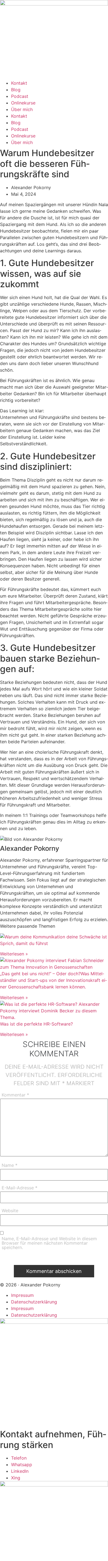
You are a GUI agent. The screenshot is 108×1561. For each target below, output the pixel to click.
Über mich (22, 109)
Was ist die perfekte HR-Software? (36, 1024)
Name (9, 1165)
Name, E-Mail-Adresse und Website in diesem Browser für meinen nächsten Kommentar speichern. (49, 1243)
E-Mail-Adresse (19, 1188)
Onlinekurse (23, 103)
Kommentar (15, 1095)
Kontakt (19, 83)
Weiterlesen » (14, 954)
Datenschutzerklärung (34, 1302)
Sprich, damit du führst (24, 943)
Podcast (19, 96)
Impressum (22, 1295)
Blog (15, 89)
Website (10, 1210)
